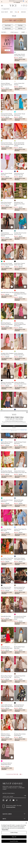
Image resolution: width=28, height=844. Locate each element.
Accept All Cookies (14, 841)
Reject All (14, 836)
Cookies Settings (14, 832)
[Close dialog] (27, 412)
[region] (14, 832)
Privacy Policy (5, 829)
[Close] (26, 823)
